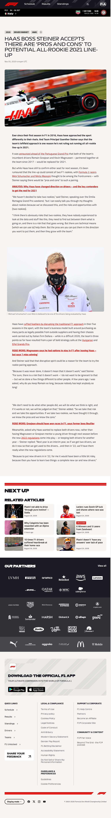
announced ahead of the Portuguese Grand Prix (44, 154)
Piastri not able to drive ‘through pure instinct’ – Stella (36, 509)
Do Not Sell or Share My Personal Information (52, 761)
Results (46, 4)
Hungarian (87, 340)
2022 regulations (30, 438)
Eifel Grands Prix (20, 344)
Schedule (29, 4)
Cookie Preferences (51, 784)
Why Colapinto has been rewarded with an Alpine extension (36, 525)
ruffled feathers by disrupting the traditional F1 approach (54, 324)
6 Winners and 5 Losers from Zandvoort (88, 528)
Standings (63, 4)
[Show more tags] (41, 32)
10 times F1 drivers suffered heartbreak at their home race (35, 542)
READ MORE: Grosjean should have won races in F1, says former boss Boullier (53, 423)
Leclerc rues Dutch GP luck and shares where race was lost (90, 509)
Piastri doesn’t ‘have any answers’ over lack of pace (89, 541)
